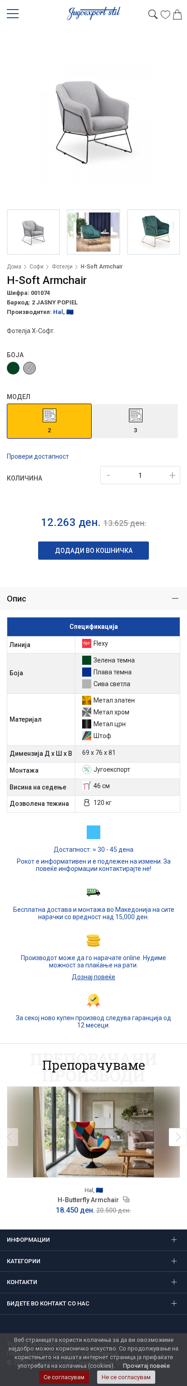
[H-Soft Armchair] (93, 120)
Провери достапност (38, 456)
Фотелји (62, 266)
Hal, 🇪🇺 (63, 312)
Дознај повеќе (93, 977)
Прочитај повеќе (146, 1365)
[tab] (93, 599)
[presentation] (9, 1137)
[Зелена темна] (13, 368)
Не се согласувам (126, 1377)
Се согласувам (64, 1377)
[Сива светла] (29, 368)
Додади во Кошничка (94, 550)
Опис (16, 598)
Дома (14, 266)
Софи (37, 266)
